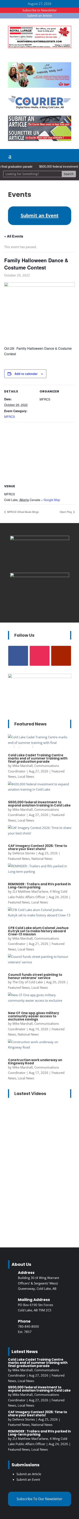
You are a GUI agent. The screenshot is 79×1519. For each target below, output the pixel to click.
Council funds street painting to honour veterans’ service (35, 976)
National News (41, 858)
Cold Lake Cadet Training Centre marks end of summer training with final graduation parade (37, 758)
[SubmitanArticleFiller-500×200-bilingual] (39, 140)
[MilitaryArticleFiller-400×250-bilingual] (39, 576)
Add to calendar (26, 373)
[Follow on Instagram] (40, 656)
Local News (26, 776)
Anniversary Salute (25, 1147)
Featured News (19, 858)
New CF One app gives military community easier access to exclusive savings (33, 1016)
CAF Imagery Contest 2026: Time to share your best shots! (37, 847)
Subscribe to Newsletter (39, 10)
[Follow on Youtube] (61, 656)
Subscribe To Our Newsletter (39, 1499)
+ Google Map (50, 500)
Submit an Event (28, 1479)
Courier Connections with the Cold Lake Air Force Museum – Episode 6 (38, 1127)
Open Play (66, 512)
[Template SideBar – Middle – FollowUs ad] (39, 539)
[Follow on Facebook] (18, 656)
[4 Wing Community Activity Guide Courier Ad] (39, 86)
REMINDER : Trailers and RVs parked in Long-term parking (39, 885)
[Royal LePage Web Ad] (39, 47)
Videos (35, 1157)
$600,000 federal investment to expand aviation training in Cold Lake (39, 804)
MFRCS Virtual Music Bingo (23, 512)
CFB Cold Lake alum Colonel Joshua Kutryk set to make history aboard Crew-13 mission (38, 931)
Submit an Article (39, 15)
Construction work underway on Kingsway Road (35, 1061)
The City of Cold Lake (27, 982)
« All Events (13, 236)
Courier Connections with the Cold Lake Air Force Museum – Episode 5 (38, 1198)
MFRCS (9, 416)
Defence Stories (23, 853)
